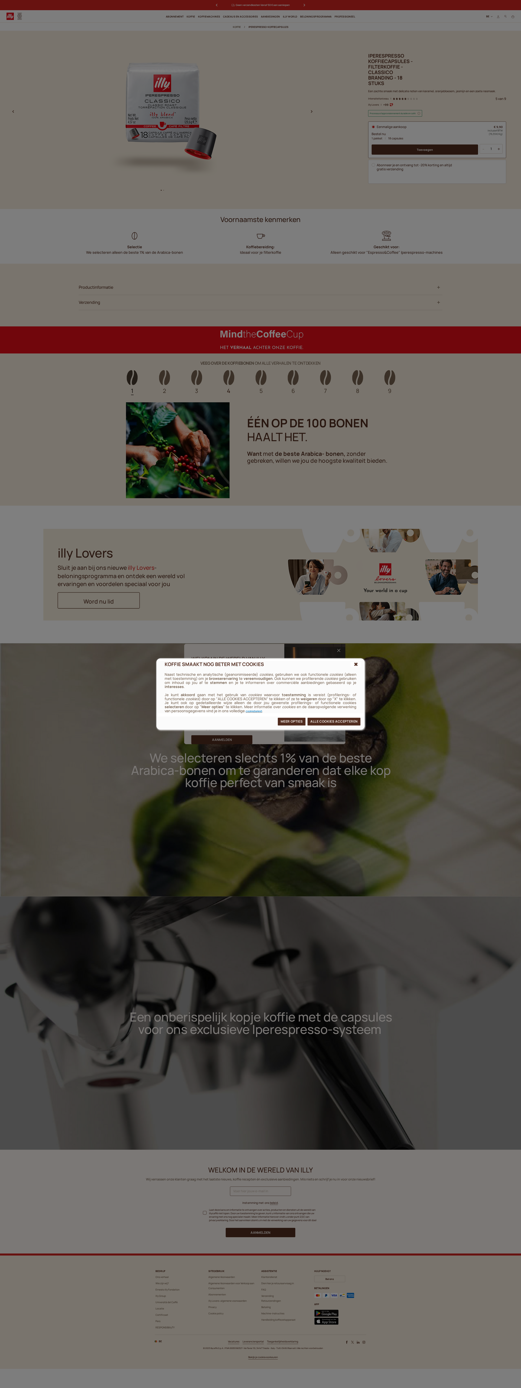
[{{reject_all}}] (356, 664)
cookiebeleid (254, 711)
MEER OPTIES (292, 721)
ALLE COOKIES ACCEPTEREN (334, 721)
